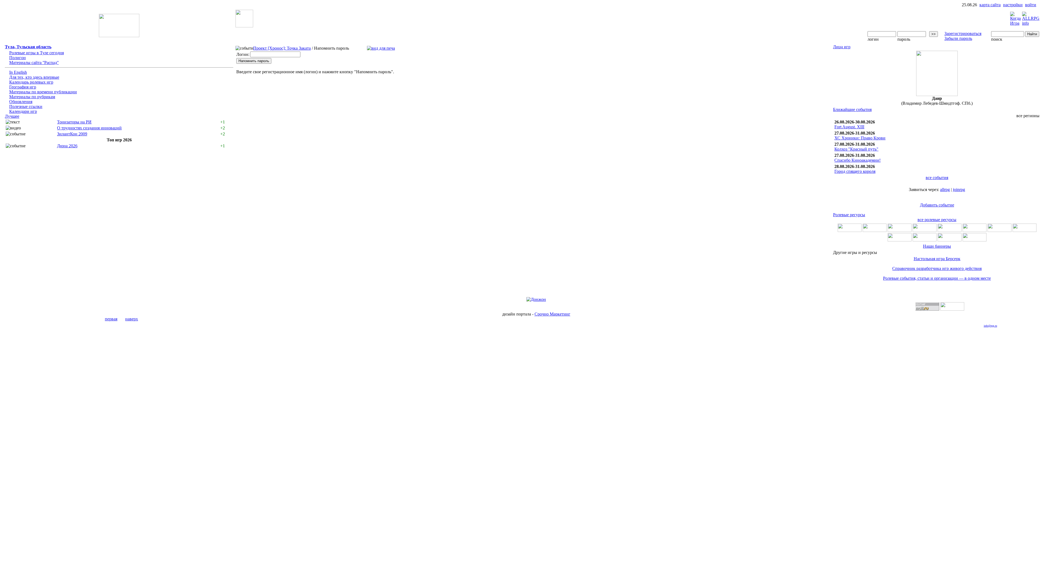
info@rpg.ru (990, 325)
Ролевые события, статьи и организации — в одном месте (937, 278)
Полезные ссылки (25, 106)
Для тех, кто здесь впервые (34, 77)
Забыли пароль (958, 38)
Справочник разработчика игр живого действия (937, 268)
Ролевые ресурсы (849, 214)
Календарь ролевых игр (31, 82)
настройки (1013, 4)
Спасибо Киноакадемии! (857, 160)
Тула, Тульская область (28, 46)
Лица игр (841, 46)
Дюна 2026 (67, 146)
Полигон (17, 57)
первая (111, 319)
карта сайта (990, 4)
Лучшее (12, 116)
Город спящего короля (854, 171)
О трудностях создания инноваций (89, 128)
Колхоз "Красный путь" (856, 149)
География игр (22, 87)
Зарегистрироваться (962, 33)
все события (937, 177)
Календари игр (23, 111)
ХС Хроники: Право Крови (859, 138)
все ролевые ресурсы (937, 219)
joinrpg (959, 189)
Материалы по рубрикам (32, 96)
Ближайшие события (852, 109)
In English (18, 72)
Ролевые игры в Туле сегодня (36, 52)
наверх (131, 319)
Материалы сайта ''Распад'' (34, 62)
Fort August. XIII (849, 127)
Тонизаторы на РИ (74, 122)
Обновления (20, 101)
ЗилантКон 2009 (72, 134)
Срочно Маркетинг (552, 314)
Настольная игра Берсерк (937, 258)
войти (1030, 4)
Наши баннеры (937, 246)
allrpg (945, 189)
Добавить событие (937, 205)
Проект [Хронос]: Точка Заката (282, 48)
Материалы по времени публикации (43, 92)
